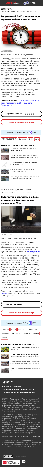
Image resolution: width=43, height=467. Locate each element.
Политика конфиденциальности (18, 389)
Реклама (17, 386)
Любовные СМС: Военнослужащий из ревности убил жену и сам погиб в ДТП (24, 156)
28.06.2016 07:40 (7, 9)
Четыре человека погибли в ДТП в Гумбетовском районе (22, 170)
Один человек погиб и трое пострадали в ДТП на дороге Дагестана (20, 103)
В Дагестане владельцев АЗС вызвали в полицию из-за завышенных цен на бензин (25, 355)
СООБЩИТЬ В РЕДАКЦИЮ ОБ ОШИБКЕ (18, 392)
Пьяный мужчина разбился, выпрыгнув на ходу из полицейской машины (24, 177)
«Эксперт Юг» (33, 252)
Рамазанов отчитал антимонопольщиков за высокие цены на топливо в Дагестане (24, 362)
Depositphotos (6, 51)
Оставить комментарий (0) (21, 122)
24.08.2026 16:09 (7, 190)
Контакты (6, 386)
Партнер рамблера (21, 456)
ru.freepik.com (6, 234)
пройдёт (5, 293)
